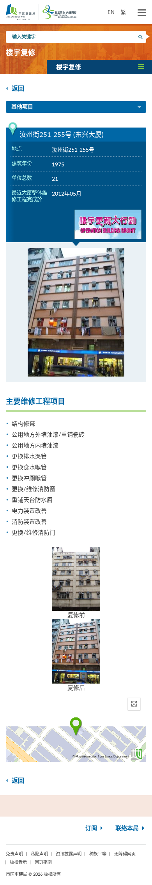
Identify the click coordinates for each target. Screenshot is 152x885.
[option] (76, 312)
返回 (17, 89)
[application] (76, 727)
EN (111, 12)
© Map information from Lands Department (100, 756)
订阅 (92, 828)
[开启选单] (142, 13)
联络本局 (127, 828)
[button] (99, 67)
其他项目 (22, 107)
